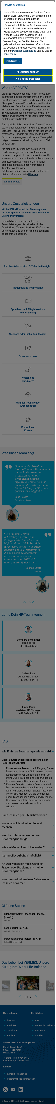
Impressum (9, 54)
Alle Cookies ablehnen (28, 71)
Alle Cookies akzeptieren (28, 78)
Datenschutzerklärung (24, 50)
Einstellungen (11, 61)
